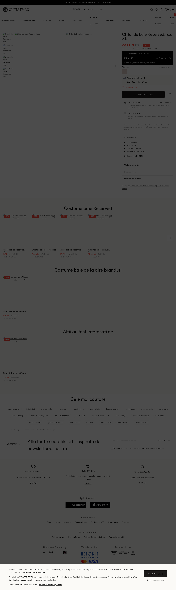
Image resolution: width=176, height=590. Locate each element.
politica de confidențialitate (50, 584)
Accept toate (155, 573)
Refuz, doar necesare (155, 580)
